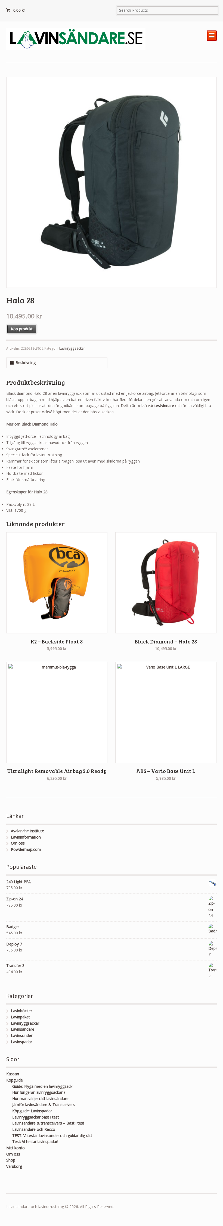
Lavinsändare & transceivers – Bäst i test (48, 1123)
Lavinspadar (21, 1041)
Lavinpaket (20, 1016)
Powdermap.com (26, 849)
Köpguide (14, 1080)
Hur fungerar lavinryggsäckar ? (38, 1092)
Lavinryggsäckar (72, 348)
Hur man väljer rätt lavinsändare (40, 1098)
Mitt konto (15, 1147)
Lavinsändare (22, 1029)
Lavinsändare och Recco (33, 1129)
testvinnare (164, 405)
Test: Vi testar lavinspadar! (35, 1141)
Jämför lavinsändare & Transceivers (43, 1104)
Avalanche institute (27, 830)
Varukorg (14, 1166)
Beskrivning (26, 362)
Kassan (12, 1073)
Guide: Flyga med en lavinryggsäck (42, 1086)
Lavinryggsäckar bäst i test (35, 1117)
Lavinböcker (21, 1010)
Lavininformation (26, 837)
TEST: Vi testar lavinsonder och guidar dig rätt (52, 1135)
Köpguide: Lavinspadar (32, 1110)
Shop (10, 1160)
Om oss (18, 843)
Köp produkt (22, 328)
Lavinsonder (21, 1035)
